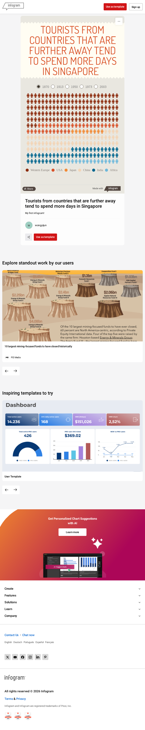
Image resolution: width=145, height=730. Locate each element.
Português (29, 642)
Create (9, 588)
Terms (9, 699)
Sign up (136, 6)
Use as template (115, 6)
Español (39, 642)
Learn (8, 609)
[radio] (44, 87)
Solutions (11, 602)
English (8, 642)
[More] (119, 21)
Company (11, 616)
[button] (39, 170)
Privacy (21, 699)
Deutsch (17, 642)
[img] (72, 111)
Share (30, 188)
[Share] (28, 237)
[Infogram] (13, 7)
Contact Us (12, 635)
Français (49, 642)
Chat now (28, 635)
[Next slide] (15, 371)
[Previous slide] (6, 371)
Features (10, 595)
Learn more (72, 532)
